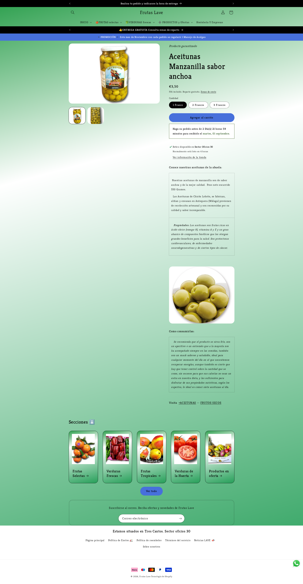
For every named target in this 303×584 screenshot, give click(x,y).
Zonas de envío (208, 91)
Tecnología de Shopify (161, 576)
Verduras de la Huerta (184, 473)
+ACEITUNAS (187, 403)
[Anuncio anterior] (70, 3)
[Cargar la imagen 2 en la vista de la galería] (95, 115)
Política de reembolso (149, 540)
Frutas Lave (144, 576)
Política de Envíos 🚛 (120, 540)
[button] (73, 12)
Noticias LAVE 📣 (204, 540)
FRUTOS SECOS (210, 403)
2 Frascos (198, 105)
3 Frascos (219, 105)
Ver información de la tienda (189, 157)
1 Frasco (178, 105)
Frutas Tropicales (149, 473)
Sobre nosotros (151, 546)
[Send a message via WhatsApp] (296, 563)
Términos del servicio (177, 540)
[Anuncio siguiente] (233, 3)
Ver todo (151, 491)
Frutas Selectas (79, 473)
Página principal (95, 540)
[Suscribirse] (180, 518)
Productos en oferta (219, 473)
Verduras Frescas (113, 473)
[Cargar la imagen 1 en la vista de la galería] (77, 115)
